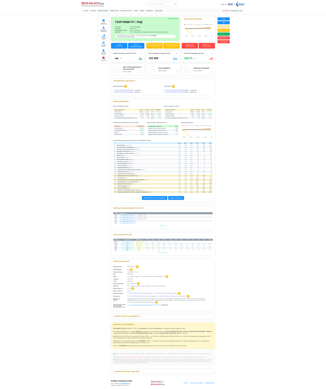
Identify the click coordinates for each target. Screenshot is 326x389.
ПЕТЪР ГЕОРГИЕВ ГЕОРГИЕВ (124, 90)
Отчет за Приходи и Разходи (136, 45)
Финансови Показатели (154, 45)
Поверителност (210, 383)
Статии (136, 10)
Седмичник (149, 10)
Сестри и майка (223, 41)
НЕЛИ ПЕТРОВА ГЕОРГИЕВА (124, 92)
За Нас (185, 383)
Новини (142, 10)
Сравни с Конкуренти (171, 45)
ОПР (224, 22)
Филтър (86, 10)
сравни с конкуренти (176, 198)
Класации (93, 10)
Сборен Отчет (190, 45)
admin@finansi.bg (125, 383)
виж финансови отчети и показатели (155, 198)
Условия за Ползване (196, 383)
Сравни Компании (103, 10)
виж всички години (163, 252)
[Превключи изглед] (176, 27)
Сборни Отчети (114, 10)
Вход (240, 10)
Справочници (158, 10)
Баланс (119, 45)
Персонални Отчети (126, 10)
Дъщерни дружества (224, 37)
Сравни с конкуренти (224, 30)
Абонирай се (226, 10)
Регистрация (234, 10)
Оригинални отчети (224, 34)
